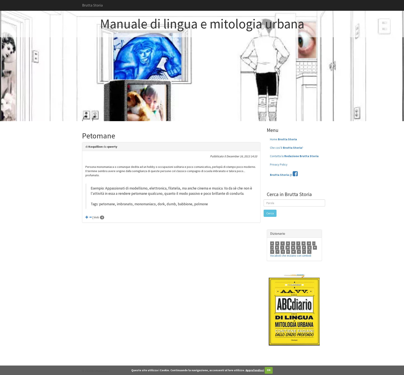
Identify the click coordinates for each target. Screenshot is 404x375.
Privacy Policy (278, 164)
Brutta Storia (92, 5)
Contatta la (294, 156)
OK (269, 370)
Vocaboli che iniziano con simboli (290, 255)
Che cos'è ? (286, 148)
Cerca (270, 213)
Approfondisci (255, 370)
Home (283, 139)
